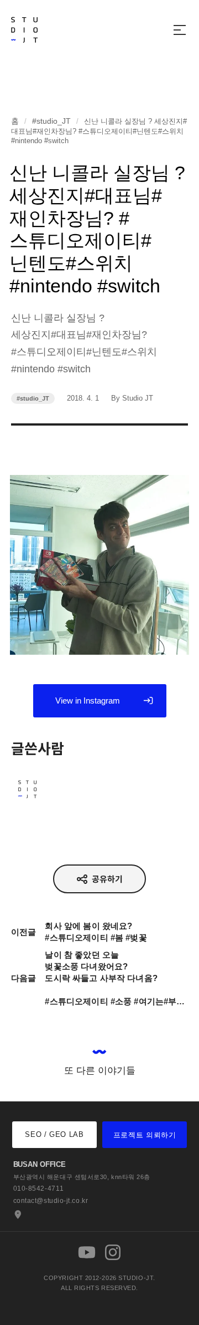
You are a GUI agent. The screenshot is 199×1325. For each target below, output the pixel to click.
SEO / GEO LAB (54, 1134)
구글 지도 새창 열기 (16, 1214)
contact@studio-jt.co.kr (50, 1201)
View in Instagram (87, 700)
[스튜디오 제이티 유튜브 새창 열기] (87, 1252)
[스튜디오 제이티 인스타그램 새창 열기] (113, 1252)
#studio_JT (51, 121)
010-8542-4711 (38, 1188)
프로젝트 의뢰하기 (144, 1135)
